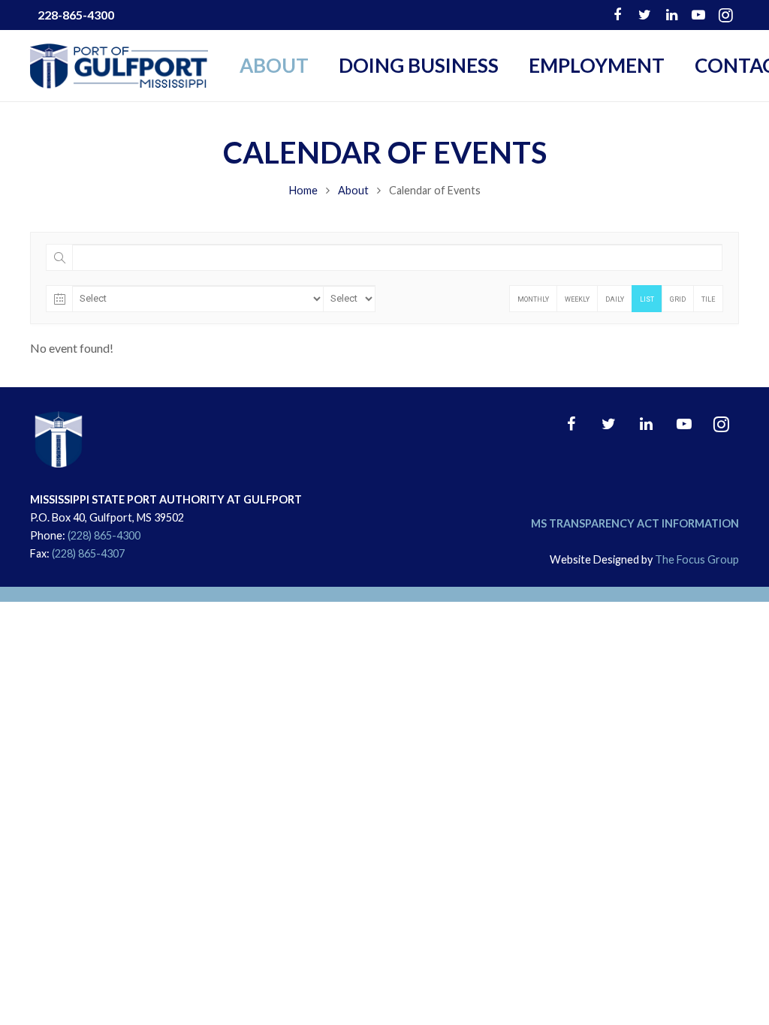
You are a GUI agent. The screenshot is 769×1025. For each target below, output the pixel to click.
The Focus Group (697, 559)
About (353, 190)
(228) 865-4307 (88, 553)
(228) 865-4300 (104, 535)
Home (303, 190)
